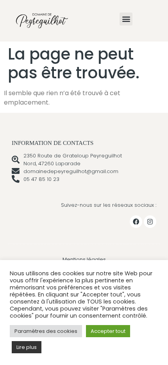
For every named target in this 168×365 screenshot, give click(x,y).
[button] (126, 19)
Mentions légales (84, 259)
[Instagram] (150, 221)
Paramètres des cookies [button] (45, 331)
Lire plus (26, 347)
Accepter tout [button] (108, 331)
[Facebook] (136, 221)
